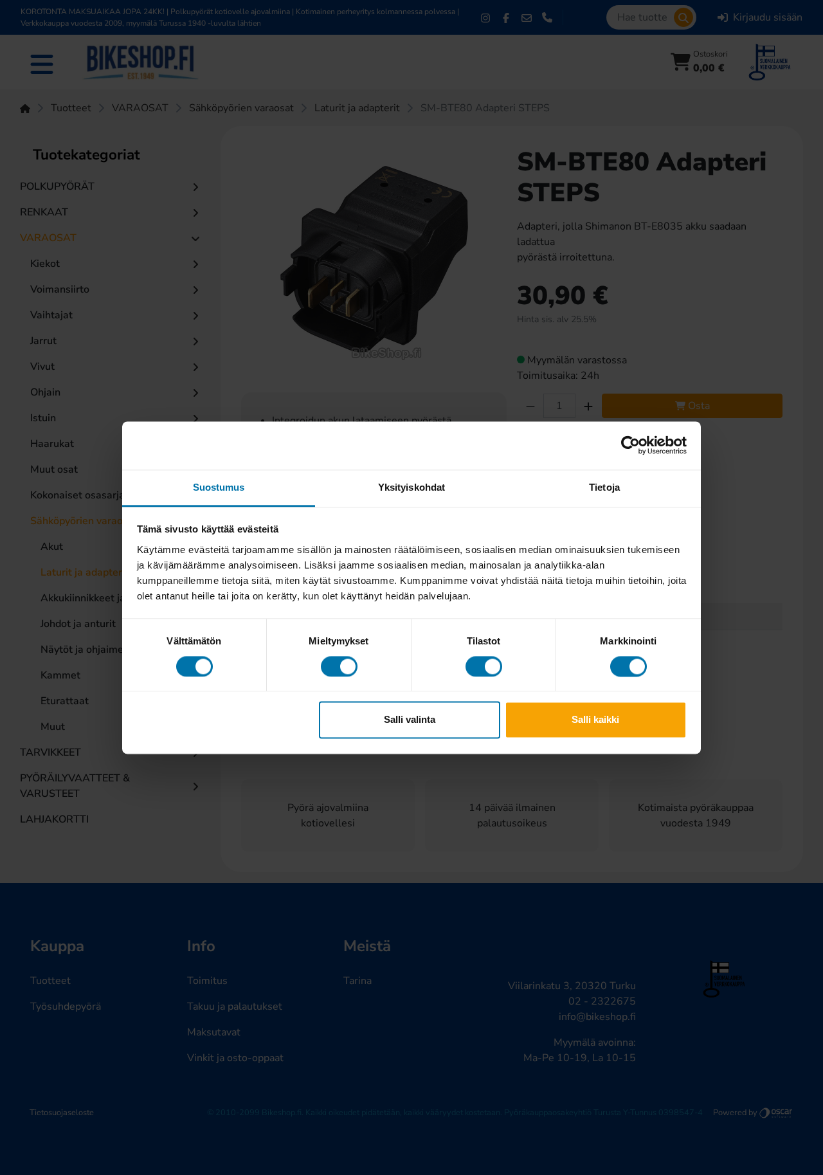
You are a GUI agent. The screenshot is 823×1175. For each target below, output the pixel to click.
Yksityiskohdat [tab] (411, 487)
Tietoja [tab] (604, 487)
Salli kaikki (595, 720)
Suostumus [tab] (219, 487)
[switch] (339, 666)
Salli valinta (409, 720)
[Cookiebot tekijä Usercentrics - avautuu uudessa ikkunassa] (630, 445)
